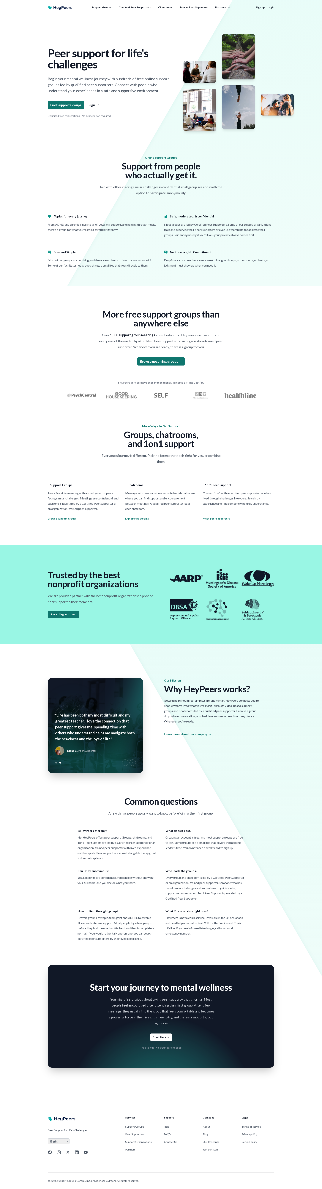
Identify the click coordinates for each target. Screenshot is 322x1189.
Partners (220, 7)
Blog (205, 1134)
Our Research (211, 1141)
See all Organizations (63, 614)
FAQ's (167, 1134)
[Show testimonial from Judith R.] (56, 763)
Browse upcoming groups (161, 361)
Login (271, 7)
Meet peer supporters (218, 518)
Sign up (260, 7)
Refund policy (249, 1141)
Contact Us (170, 1141)
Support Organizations (138, 1141)
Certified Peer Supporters (135, 7)
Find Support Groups (65, 105)
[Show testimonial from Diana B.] (60, 763)
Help (166, 1126)
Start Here (161, 1037)
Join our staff (210, 1149)
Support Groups (101, 7)
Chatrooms (165, 7)
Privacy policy (249, 1134)
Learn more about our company (187, 734)
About (206, 1126)
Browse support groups (64, 518)
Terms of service (251, 1126)
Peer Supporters (135, 1134)
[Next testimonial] (133, 763)
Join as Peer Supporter (194, 7)
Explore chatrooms (138, 518)
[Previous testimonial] (125, 763)
